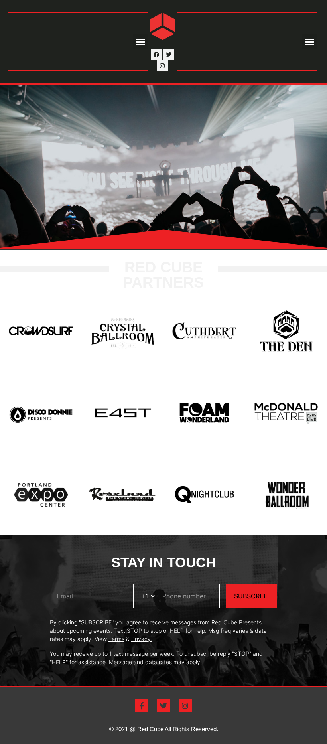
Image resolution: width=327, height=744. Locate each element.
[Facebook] (156, 54)
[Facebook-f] (141, 705)
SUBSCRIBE (251, 596)
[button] (140, 41)
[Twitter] (168, 54)
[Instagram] (162, 65)
